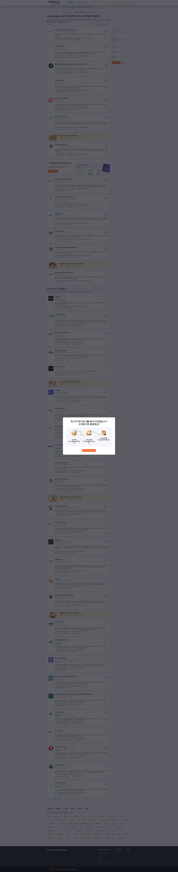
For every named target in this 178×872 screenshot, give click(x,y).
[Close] (113, 419)
